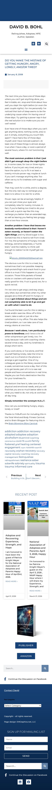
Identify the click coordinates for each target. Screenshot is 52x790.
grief (17, 444)
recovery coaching (21, 454)
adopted (10, 434)
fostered (10, 444)
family (35, 440)
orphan (20, 450)
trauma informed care (18, 466)
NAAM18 (30, 448)
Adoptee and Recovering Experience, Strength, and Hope (13, 541)
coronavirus (10, 441)
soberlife (9, 463)
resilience (25, 460)
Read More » (11, 581)
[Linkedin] (33, 43)
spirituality (30, 463)
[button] (46, 44)
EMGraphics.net (24, 722)
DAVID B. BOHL (26, 26)
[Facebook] (39, 43)
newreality (10, 451)
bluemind (24, 438)
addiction (11, 431)
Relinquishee (26, 457)
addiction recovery (28, 431)
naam (23, 448)
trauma (40, 463)
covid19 (28, 441)
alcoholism (11, 437)
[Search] (45, 668)
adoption (32, 434)
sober (35, 460)
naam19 (37, 448)
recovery (30, 450)
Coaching (34, 438)
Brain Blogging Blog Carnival (23, 423)
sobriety (19, 463)
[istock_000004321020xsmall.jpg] (26, 258)
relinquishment (12, 460)
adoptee (21, 434)
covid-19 (20, 441)
